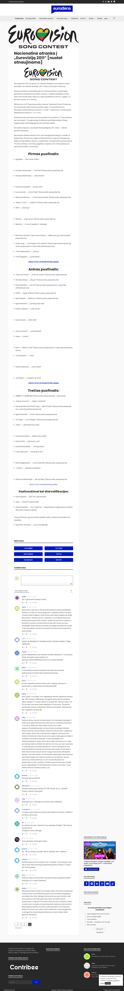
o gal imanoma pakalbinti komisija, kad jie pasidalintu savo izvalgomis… (103, 966)
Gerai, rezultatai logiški (94, 916)
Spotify (59, 560)
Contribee (28, 548)
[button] (100, 862)
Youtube (58, 548)
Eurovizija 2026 (30, 18)
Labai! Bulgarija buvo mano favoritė (98, 914)
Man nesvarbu (91, 925)
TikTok (59, 554)
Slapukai (53, 990)
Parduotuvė (19, 18)
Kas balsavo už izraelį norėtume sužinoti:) (103, 956)
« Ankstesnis (16, 925)
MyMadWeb (117, 990)
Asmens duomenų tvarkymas (65, 990)
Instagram (28, 554)
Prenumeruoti (93, 869)
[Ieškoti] (114, 18)
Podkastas (74, 18)
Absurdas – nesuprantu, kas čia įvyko (98, 922)
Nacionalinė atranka (46, 18)
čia (61, 170)
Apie (105, 18)
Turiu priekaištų (92, 919)
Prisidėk (99, 18)
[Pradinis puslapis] (62, 10)
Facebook (28, 560)
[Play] (99, 850)
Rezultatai (99, 932)
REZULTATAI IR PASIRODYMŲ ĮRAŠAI (43, 262)
